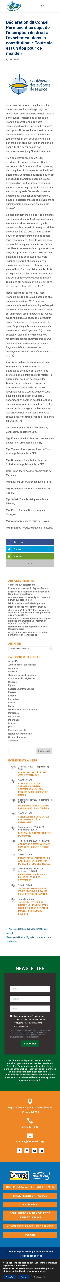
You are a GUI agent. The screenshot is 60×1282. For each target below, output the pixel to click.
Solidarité (13, 740)
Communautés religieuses (21, 678)
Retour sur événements (20, 734)
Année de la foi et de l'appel (22, 664)
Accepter (10, 1277)
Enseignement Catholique (21, 689)
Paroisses (13, 713)
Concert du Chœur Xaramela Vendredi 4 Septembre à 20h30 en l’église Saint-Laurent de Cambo (33, 789)
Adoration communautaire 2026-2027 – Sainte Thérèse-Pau (34, 847)
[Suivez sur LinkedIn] (41, 1150)
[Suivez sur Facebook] (19, 1150)
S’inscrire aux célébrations (21, 585)
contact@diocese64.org (30, 1141)
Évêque (12, 695)
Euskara (12, 692)
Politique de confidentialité (39, 1251)
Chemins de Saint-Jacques (22, 675)
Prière (11, 727)
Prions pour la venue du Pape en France (28, 588)
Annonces (13, 668)
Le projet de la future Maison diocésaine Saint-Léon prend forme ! (28, 592)
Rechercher (44, 751)
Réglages (38, 1277)
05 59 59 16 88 (30, 1126)
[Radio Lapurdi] (20, 1178)
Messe (11, 706)
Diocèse (12, 682)
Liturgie (12, 702)
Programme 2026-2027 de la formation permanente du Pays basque (28, 633)
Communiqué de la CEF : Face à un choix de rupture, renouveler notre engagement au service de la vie (29, 612)
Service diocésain (17, 737)
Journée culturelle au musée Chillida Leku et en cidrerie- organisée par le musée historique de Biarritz (33, 908)
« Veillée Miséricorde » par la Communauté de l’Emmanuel (33, 820)
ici (49, 1071)
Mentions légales (15, 1251)
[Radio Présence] (41, 1178)
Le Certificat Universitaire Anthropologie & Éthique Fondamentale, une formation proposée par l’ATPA (29, 621)
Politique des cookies (31, 1256)
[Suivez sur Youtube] (34, 1150)
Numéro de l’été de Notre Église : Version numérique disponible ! (29, 598)
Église (11, 685)
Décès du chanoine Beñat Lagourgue (26, 603)
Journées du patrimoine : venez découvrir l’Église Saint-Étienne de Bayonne (33, 891)
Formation (13, 699)
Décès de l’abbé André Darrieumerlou (27, 607)
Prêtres (12, 723)
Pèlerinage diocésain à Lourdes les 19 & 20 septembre (31, 877)
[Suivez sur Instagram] (26, 1150)
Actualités (13, 661)
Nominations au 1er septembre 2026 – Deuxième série (27, 627)
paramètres (40, 1271)
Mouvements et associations (22, 709)
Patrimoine (14, 716)
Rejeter (24, 1277)
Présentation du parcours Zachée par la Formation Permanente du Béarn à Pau (34, 861)
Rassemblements (17, 730)
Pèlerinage (13, 720)
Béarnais (12, 671)
